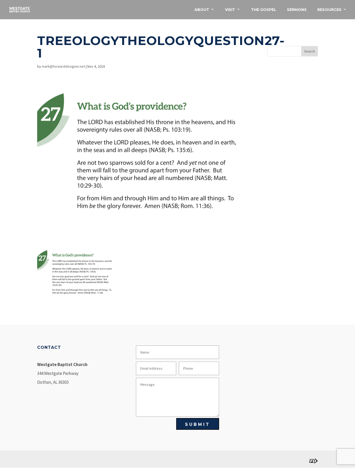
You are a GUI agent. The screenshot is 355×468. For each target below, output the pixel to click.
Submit (197, 424)
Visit (230, 10)
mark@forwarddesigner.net (63, 66)
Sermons (297, 10)
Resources (329, 10)
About (201, 10)
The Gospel (263, 10)
